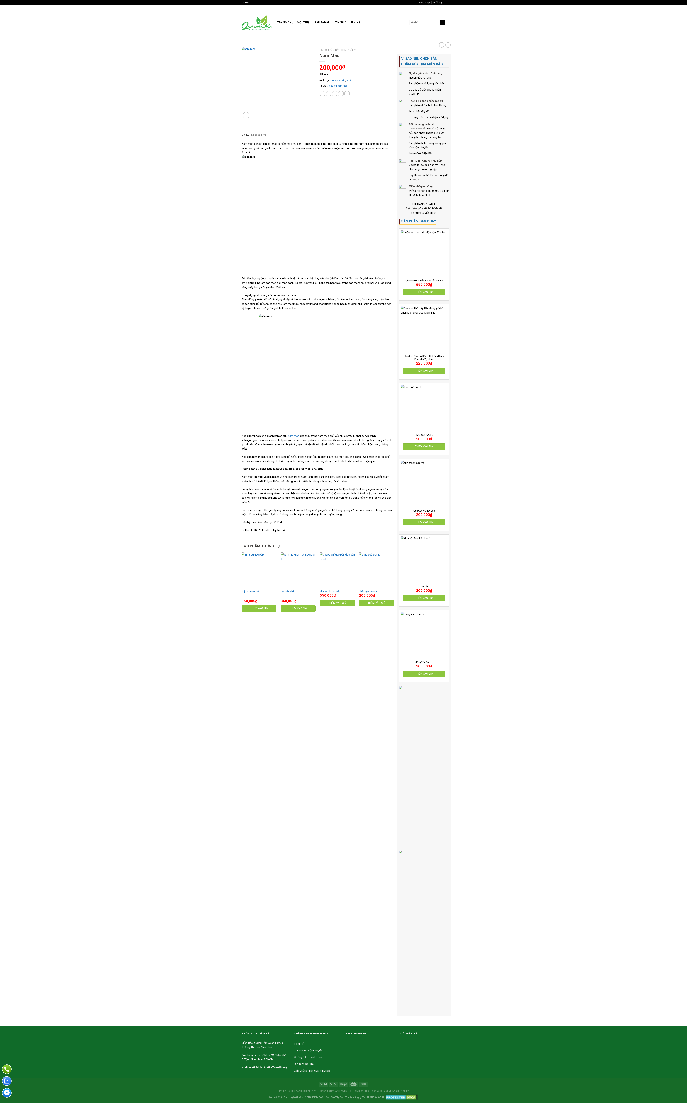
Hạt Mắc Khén (288, 591)
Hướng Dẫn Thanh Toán (308, 1057)
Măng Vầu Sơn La (424, 662)
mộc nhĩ (333, 86)
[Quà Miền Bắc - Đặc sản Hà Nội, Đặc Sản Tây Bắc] (257, 22)
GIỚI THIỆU (304, 22)
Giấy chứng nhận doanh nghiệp (312, 1070)
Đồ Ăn (353, 50)
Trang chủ (325, 50)
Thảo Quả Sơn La (424, 435)
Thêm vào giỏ (424, 291)
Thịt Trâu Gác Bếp (251, 591)
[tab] (245, 135)
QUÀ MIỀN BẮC (315, 1097)
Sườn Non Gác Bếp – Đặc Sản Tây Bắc (424, 280)
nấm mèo (342, 86)
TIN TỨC (340, 22)
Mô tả (245, 135)
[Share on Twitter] (328, 93)
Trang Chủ (285, 22)
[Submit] (442, 22)
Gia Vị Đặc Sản (338, 80)
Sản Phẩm (322, 22)
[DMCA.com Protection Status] (401, 1097)
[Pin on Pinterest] (341, 93)
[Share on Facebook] (322, 93)
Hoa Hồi (424, 586)
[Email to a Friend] (334, 93)
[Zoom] (246, 115)
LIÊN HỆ (355, 22)
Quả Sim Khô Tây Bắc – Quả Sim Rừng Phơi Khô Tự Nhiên (424, 357)
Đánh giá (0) (258, 135)
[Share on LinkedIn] (347, 93)
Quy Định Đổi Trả (304, 1064)
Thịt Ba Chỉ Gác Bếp (330, 591)
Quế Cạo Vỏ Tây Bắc (424, 510)
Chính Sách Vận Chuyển (308, 1050)
